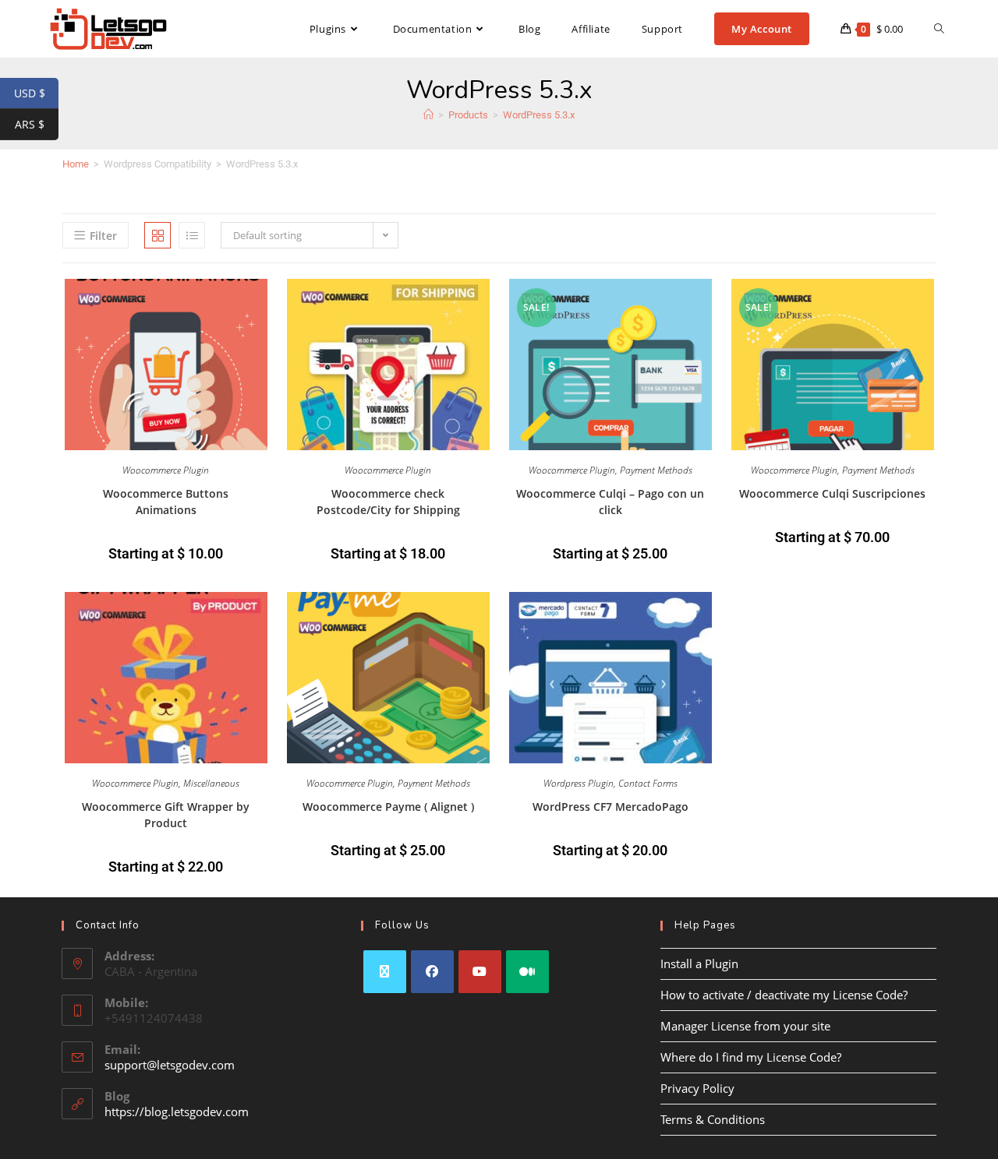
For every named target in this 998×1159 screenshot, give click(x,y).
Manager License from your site (745, 1026)
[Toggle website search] (939, 29)
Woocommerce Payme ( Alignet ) (388, 806)
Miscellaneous (211, 783)
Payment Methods (656, 470)
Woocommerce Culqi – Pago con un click (610, 501)
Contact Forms (648, 783)
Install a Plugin (699, 963)
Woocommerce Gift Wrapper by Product (166, 814)
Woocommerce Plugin (165, 470)
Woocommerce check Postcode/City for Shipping (388, 501)
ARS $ (36, 124)
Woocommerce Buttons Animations (165, 501)
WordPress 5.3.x (539, 115)
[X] (384, 971)
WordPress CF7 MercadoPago (610, 806)
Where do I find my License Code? (750, 1057)
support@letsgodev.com (169, 1065)
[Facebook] (432, 971)
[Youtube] (479, 971)
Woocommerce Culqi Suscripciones (832, 493)
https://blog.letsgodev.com (176, 1111)
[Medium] (527, 971)
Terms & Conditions (712, 1119)
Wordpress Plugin (578, 783)
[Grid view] (157, 235)
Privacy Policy (697, 1088)
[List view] (192, 235)
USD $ (36, 93)
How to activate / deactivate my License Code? (784, 994)
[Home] (428, 115)
